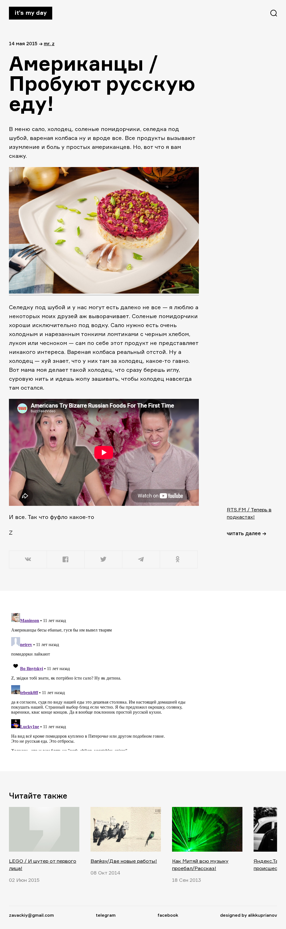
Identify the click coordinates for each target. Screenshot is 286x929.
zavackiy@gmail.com (31, 915)
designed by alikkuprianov (248, 915)
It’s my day (31, 12)
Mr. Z (49, 43)
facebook (168, 915)
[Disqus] (104, 681)
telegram (106, 915)
